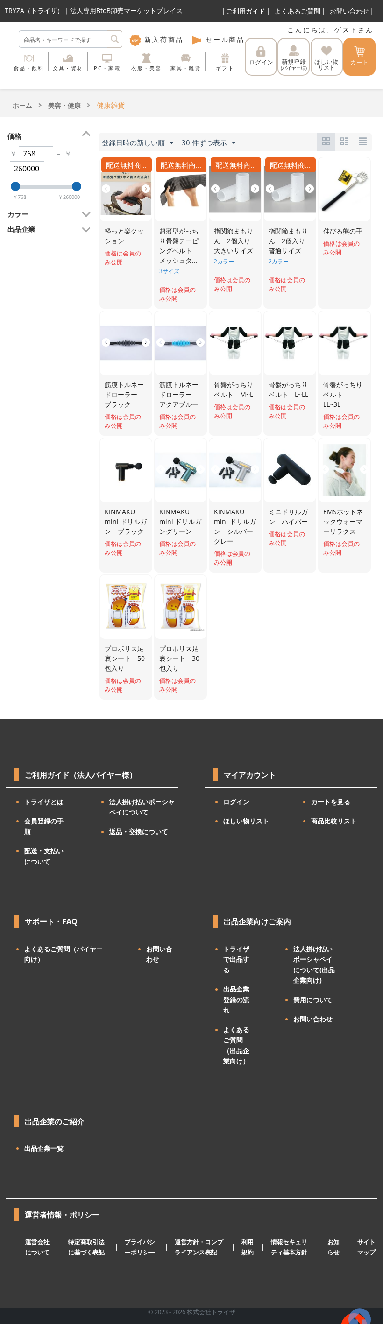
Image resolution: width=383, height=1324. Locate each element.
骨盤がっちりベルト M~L (233, 389)
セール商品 (223, 39)
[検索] (114, 39)
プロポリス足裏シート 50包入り (125, 658)
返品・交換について (138, 831)
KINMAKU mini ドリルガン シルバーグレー (235, 526)
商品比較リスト (334, 820)
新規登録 (294, 64)
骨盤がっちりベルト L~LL (288, 389)
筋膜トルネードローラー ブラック (124, 394)
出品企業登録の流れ (236, 999)
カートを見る (330, 801)
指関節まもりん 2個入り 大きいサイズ (235, 241)
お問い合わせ (349, 11)
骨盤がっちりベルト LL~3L (342, 394)
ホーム (22, 105)
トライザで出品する (236, 959)
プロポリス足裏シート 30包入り (179, 658)
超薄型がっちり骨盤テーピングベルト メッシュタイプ (179, 246)
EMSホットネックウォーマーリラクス (343, 521)
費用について (313, 999)
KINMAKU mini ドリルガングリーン (180, 521)
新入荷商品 (162, 39)
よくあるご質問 (297, 11)
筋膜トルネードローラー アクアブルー (179, 394)
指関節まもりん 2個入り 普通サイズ (290, 241)
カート (359, 62)
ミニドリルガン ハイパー (288, 516)
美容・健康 (64, 105)
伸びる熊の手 (342, 231)
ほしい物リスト (246, 820)
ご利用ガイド (245, 11)
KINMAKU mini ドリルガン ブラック (126, 521)
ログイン (261, 62)
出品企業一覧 (44, 1148)
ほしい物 (326, 64)
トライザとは (44, 801)
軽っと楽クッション (124, 236)
